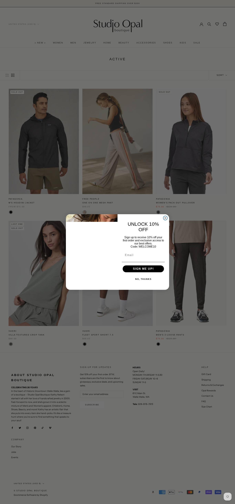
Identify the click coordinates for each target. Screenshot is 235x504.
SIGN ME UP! (143, 268)
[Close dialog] (165, 218)
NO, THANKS (143, 279)
